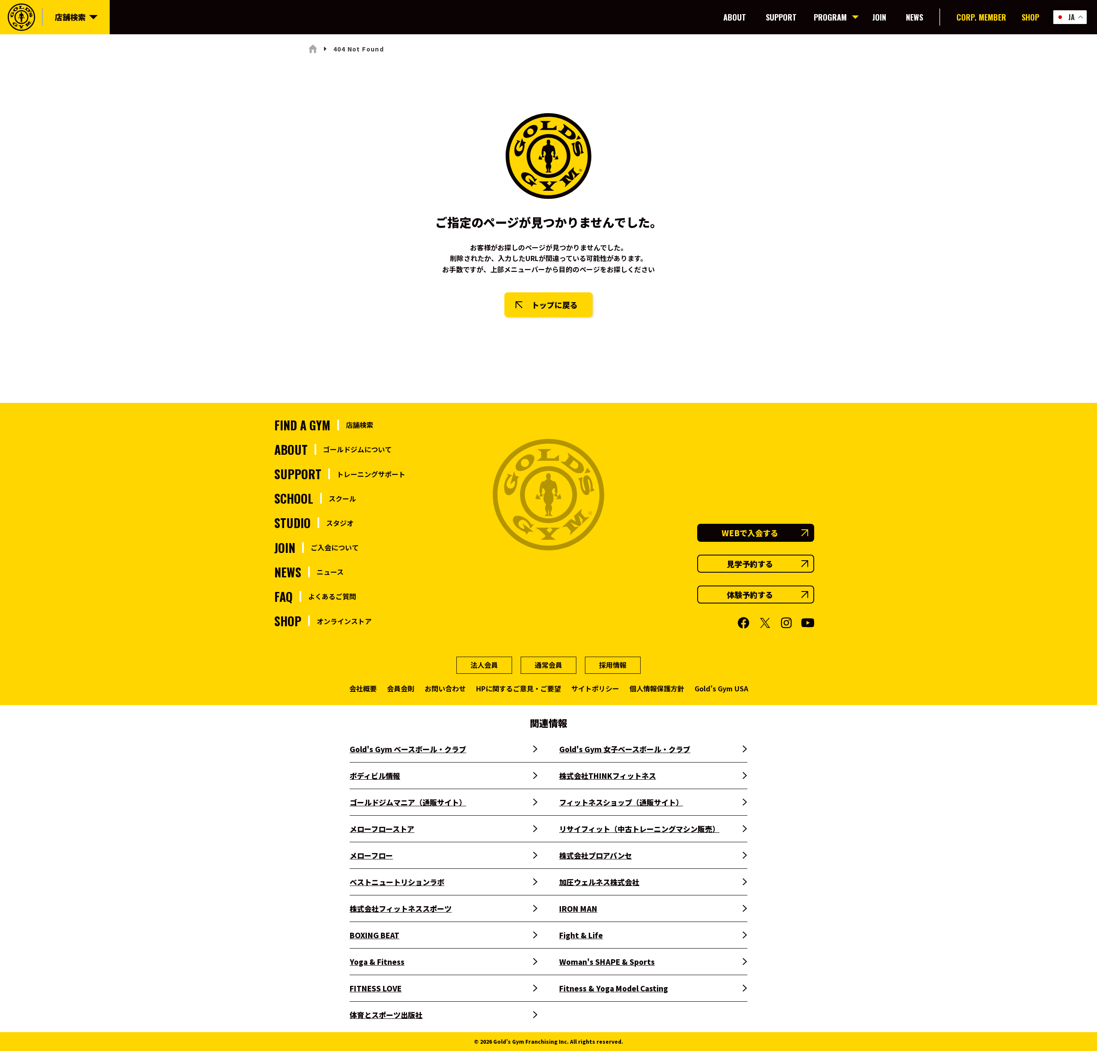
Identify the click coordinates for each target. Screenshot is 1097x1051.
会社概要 (363, 688)
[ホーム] (313, 49)
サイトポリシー (595, 688)
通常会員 (548, 665)
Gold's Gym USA (721, 688)
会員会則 (400, 688)
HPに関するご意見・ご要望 (518, 688)
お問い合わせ (445, 688)
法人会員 (484, 665)
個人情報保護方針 (656, 688)
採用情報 (612, 665)
